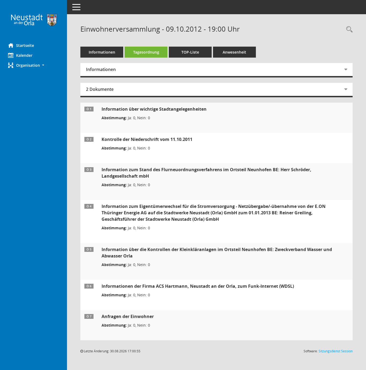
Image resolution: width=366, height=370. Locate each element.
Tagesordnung (146, 52)
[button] (33, 65)
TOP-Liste (190, 52)
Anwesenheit (234, 52)
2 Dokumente (100, 89)
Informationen (102, 52)
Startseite (25, 45)
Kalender (24, 55)
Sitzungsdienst (336, 351)
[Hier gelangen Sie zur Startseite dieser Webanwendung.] (33, 19)
